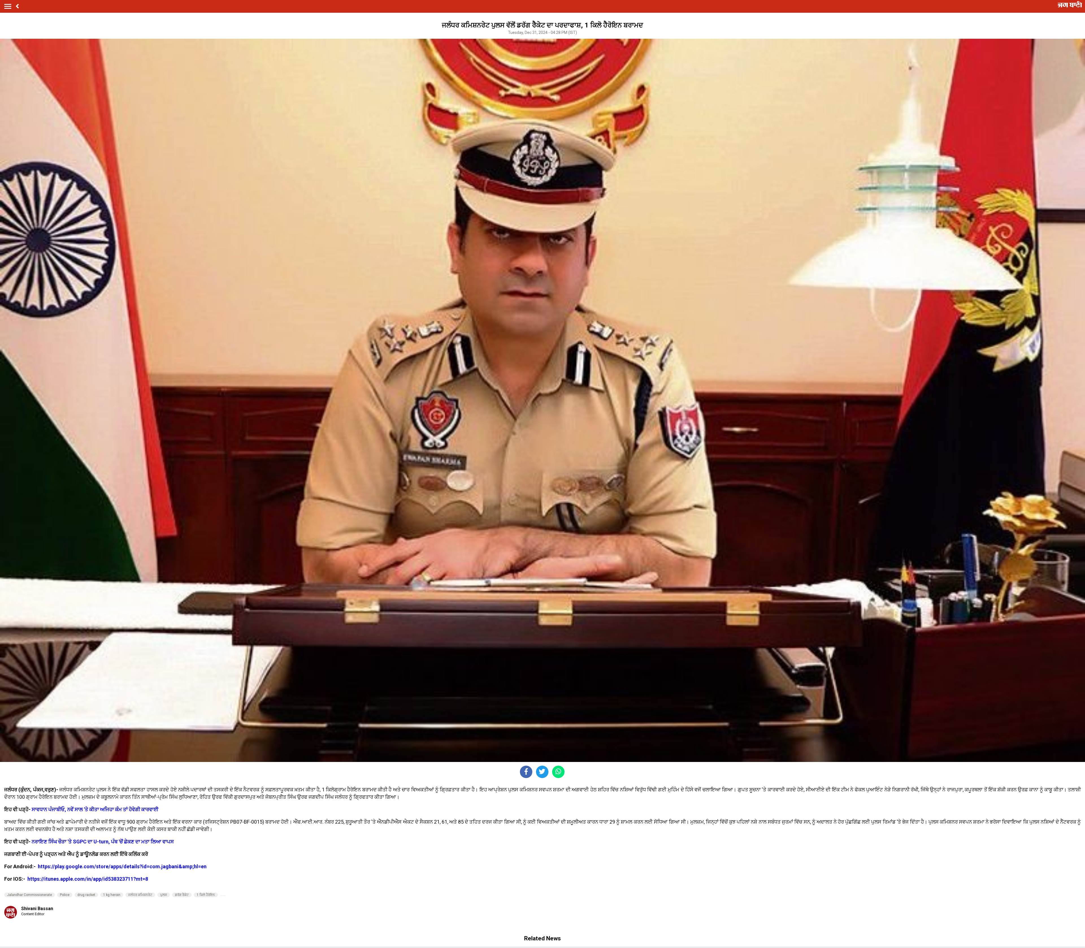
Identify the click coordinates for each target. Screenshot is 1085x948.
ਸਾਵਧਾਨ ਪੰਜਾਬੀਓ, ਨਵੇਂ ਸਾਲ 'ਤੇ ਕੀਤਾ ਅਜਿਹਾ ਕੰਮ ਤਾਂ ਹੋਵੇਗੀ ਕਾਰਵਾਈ (95, 809)
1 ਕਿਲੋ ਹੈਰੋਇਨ (206, 895)
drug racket (86, 895)
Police (65, 895)
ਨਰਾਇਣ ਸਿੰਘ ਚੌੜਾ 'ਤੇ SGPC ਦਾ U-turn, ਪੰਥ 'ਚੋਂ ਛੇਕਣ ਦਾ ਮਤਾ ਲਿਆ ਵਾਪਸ (103, 842)
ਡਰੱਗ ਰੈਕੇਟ (182, 895)
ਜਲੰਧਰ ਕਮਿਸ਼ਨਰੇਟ (140, 895)
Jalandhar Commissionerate (29, 895)
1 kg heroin (111, 895)
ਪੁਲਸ (163, 895)
